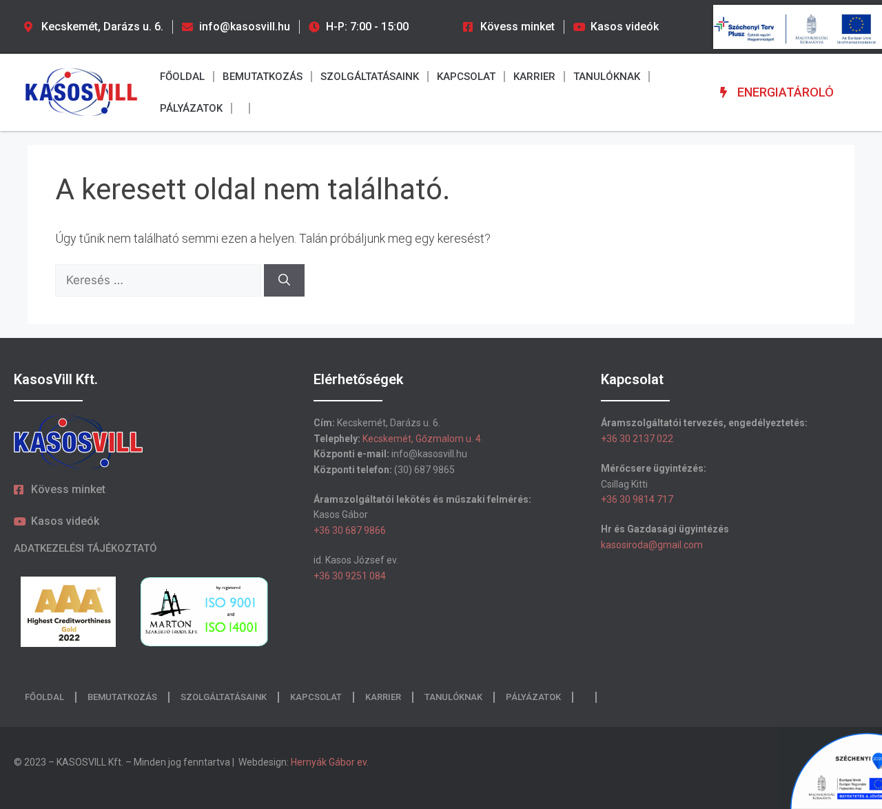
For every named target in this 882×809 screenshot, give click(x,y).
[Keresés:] (159, 279)
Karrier (534, 76)
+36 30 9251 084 (350, 575)
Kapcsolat (466, 76)
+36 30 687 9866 (350, 530)
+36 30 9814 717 (637, 499)
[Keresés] (284, 280)
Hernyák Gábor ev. (331, 762)
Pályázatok (191, 108)
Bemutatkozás (262, 76)
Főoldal (182, 76)
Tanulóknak (606, 76)
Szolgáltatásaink (369, 76)
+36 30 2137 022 (637, 438)
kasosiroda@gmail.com (652, 544)
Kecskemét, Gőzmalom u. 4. (422, 438)
